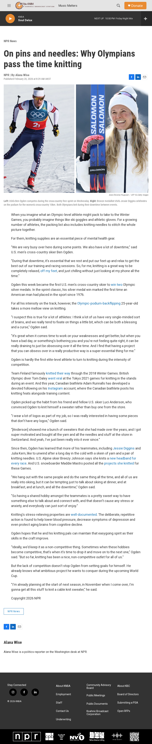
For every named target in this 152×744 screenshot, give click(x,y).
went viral (55, 378)
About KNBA (63, 686)
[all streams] (146, 18)
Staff (59, 702)
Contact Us (62, 711)
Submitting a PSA (127, 702)
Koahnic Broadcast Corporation (97, 713)
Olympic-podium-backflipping (98, 303)
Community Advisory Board (99, 686)
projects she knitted (119, 463)
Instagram (55, 388)
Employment (63, 694)
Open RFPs (123, 711)
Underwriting (63, 719)
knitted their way (58, 373)
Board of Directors (128, 694)
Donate (137, 6)
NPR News (10, 41)
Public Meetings (96, 695)
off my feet (48, 271)
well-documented (84, 514)
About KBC (123, 686)
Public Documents (97, 703)
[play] (10, 19)
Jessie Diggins (124, 448)
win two (116, 285)
